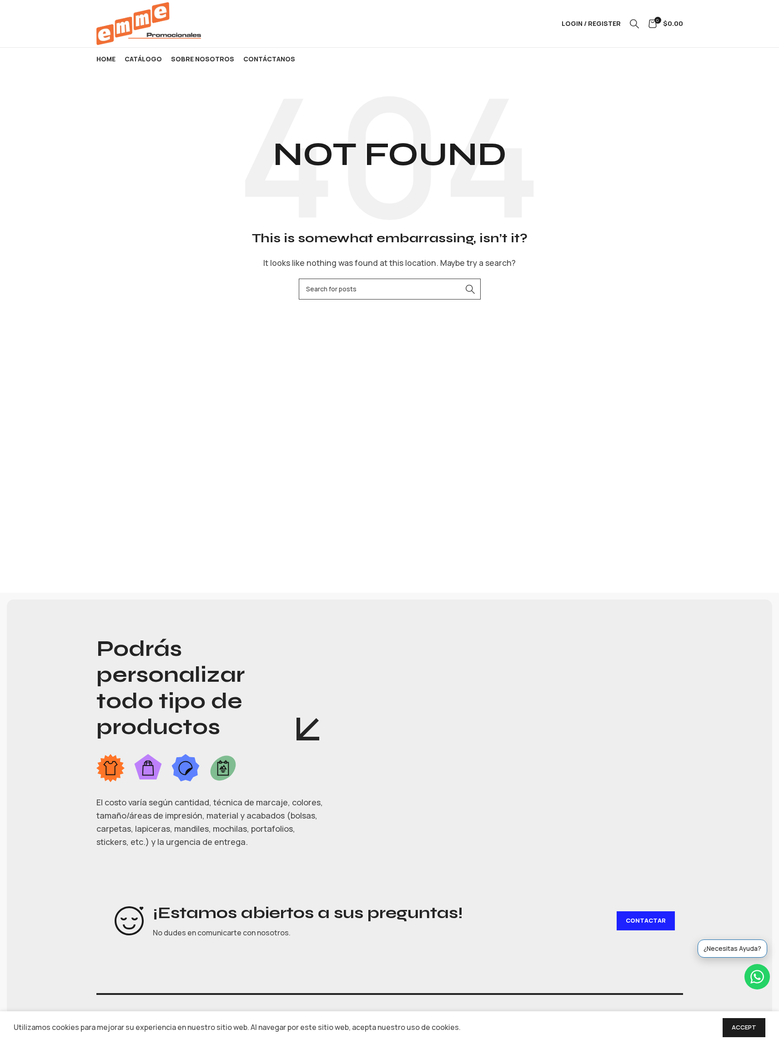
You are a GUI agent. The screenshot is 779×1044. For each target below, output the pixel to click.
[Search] (634, 24)
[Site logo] (148, 23)
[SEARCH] (470, 289)
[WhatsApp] (757, 976)
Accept (744, 1027)
